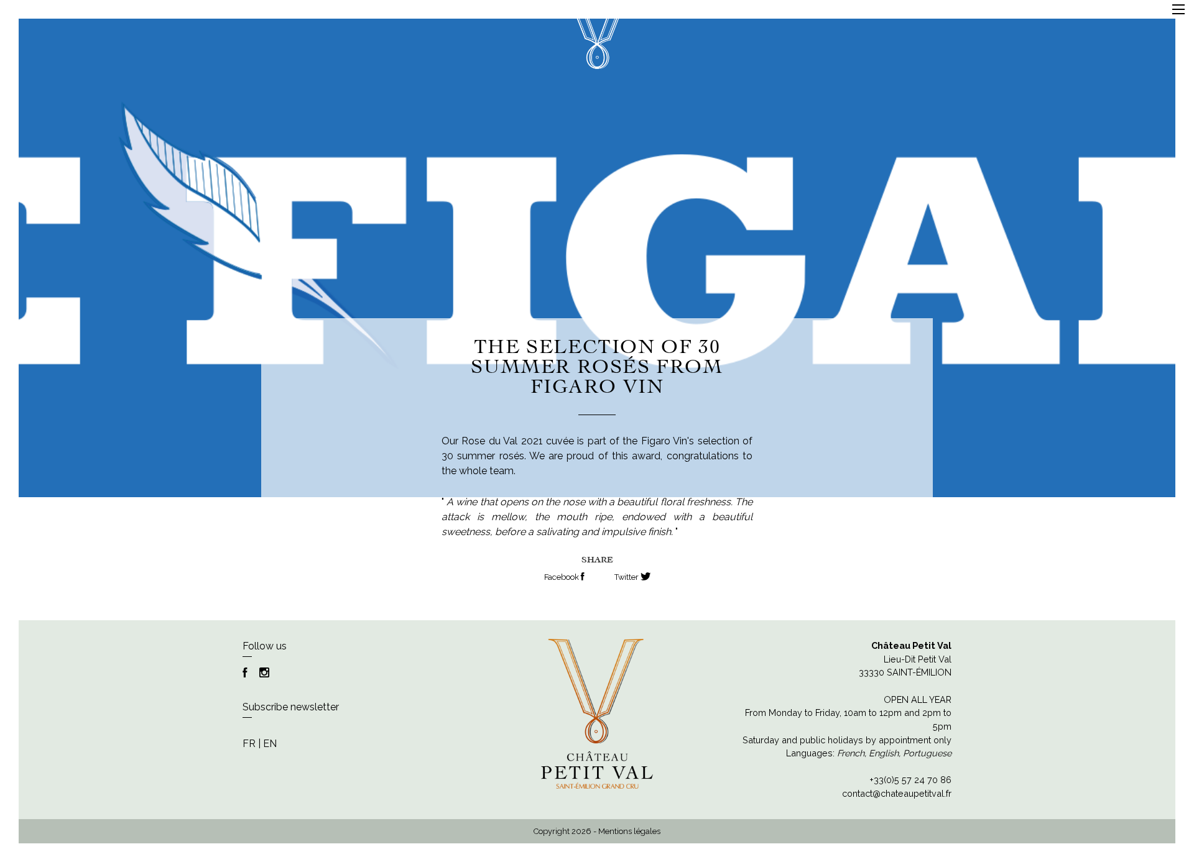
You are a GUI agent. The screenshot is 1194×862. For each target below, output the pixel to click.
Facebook (562, 577)
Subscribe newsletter (291, 707)
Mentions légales (629, 831)
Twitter (627, 577)
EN (270, 744)
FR (249, 744)
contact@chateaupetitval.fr (896, 793)
